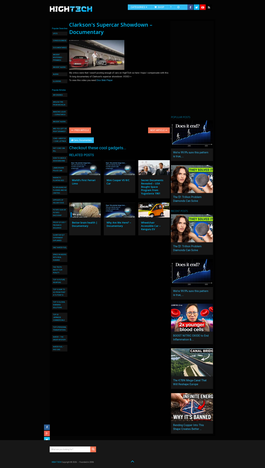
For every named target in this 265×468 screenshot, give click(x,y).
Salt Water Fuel (60, 247)
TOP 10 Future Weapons (59, 281)
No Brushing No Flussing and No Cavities (60, 190)
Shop (160, 7)
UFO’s (55, 34)
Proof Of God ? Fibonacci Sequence (59, 225)
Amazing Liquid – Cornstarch (59, 113)
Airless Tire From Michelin (59, 103)
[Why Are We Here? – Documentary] (119, 211)
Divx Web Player (105, 80)
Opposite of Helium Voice (58, 201)
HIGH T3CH (56, 462)
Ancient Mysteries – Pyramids (58, 57)
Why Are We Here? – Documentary (119, 224)
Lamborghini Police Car (58, 169)
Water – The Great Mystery (59, 338)
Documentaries (60, 48)
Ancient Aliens (59, 67)
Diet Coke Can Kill (59, 149)
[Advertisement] (191, 69)
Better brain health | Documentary (84, 224)
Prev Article (81, 130)
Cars (76, 140)
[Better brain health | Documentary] (85, 211)
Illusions (57, 81)
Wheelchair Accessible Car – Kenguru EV (151, 226)
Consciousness (59, 41)
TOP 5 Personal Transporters (59, 328)
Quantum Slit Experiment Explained (59, 237)
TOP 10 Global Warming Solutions (59, 305)
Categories (138, 7)
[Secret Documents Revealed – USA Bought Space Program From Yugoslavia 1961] (154, 168)
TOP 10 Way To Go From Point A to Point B (59, 292)
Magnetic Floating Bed (58, 179)
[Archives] (178, 7)
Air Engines (58, 95)
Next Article (157, 130)
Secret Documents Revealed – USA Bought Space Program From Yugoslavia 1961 (152, 187)
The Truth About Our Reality (57, 270)
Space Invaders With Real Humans (59, 257)
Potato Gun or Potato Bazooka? (59, 212)
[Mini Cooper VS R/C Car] (119, 168)
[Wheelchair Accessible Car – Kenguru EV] (154, 211)
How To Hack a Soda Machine (59, 159)
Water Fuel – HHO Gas (58, 348)
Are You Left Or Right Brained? (60, 130)
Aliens (55, 74)
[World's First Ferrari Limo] (85, 168)
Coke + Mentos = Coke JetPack (59, 140)
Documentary (85, 140)
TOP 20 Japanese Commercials (59, 317)
